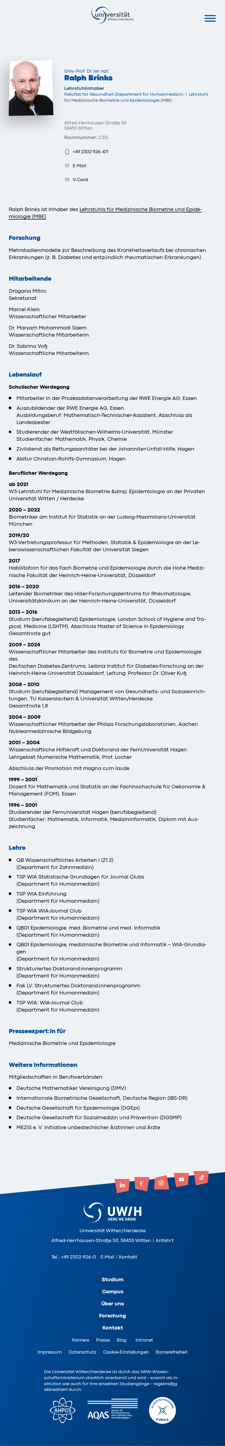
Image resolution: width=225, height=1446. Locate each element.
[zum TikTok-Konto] (201, 1178)
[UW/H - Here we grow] (112, 14)
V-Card (80, 179)
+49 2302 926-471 (90, 151)
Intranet (144, 1340)
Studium (112, 1280)
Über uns (112, 1304)
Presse (103, 1340)
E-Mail (79, 165)
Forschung (112, 1316)
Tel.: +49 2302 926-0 (73, 1257)
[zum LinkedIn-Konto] (122, 1186)
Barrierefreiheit (172, 1352)
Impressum (50, 1352)
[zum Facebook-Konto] (142, 1184)
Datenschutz (82, 1352)
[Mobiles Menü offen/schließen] (210, 18)
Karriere (80, 1340)
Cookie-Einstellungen (126, 1352)
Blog (121, 1340)
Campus (112, 1292)
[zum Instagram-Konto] (161, 1183)
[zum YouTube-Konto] (181, 1180)
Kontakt (128, 1257)
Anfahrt (165, 1240)
